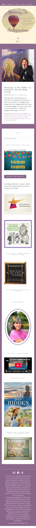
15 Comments (12, 120)
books (20, 115)
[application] (18, 365)
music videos (25, 118)
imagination (16, 118)
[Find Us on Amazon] (22, 472)
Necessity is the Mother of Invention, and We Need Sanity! (17, 90)
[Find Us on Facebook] (18, 472)
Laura (25, 95)
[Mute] (26, 371)
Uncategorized (16, 113)
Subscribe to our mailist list (15, 176)
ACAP (29, 113)
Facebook (30, 4)
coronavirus (27, 115)
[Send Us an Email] (14, 472)
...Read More (22, 110)
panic (6, 120)
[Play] (6, 371)
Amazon (23, 4)
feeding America (17, 117)
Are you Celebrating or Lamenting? (15, 150)
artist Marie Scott (10, 115)
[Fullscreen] (29, 371)
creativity (7, 117)
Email (17, 4)
